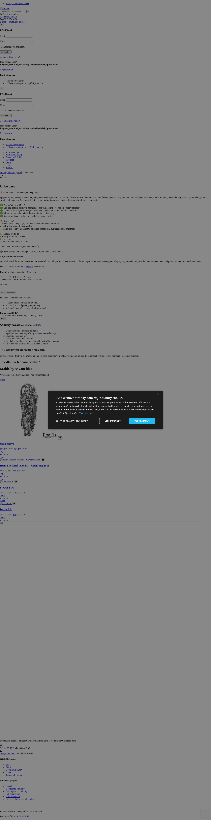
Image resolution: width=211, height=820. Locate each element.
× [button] (158, 394)
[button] (72, 421)
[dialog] (105, 410)
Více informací (86, 413)
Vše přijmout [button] (142, 420)
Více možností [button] (113, 420)
